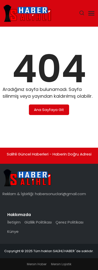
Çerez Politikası (69, 222)
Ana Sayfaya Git (49, 109)
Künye (13, 231)
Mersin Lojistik (61, 264)
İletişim (14, 222)
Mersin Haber (36, 264)
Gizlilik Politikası (38, 222)
